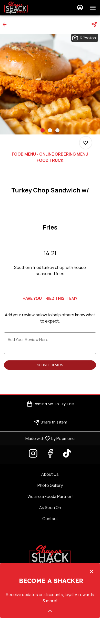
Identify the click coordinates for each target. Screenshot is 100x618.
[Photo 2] (50, 130)
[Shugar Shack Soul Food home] (27, 7)
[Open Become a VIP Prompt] (50, 611)
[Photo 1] (43, 130)
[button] (6, 24)
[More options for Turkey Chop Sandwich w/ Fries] (85, 143)
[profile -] (80, 7)
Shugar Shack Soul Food (50, 556)
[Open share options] (94, 25)
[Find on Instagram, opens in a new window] (33, 454)
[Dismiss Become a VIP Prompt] (91, 571)
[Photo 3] (57, 130)
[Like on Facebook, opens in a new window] (50, 454)
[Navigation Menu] (92, 7)
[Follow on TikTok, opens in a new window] (67, 454)
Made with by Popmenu (39, 438)
